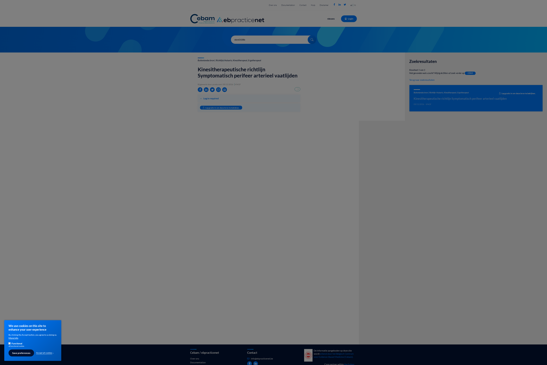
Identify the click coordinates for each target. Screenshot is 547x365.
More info (13, 338)
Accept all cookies (44, 353)
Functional (17, 343)
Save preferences (21, 353)
